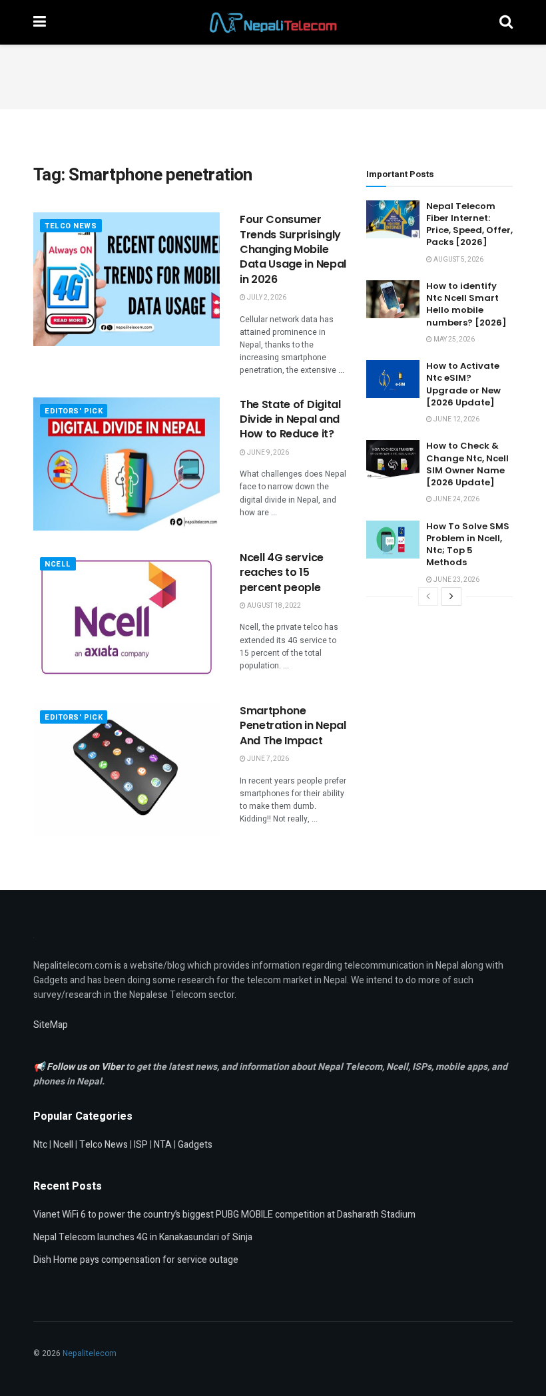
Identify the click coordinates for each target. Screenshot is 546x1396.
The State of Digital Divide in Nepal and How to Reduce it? (290, 419)
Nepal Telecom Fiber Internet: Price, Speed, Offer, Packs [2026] (469, 224)
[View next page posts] (451, 596)
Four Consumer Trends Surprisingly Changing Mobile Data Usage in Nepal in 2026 (293, 249)
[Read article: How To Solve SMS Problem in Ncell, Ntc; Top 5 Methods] (392, 540)
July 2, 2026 (266, 297)
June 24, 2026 (455, 499)
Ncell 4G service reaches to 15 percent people (282, 572)
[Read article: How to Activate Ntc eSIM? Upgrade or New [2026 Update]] (392, 379)
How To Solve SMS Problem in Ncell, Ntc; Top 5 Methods (467, 544)
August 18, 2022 (273, 605)
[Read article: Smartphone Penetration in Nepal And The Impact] (126, 770)
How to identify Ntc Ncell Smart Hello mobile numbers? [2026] (466, 304)
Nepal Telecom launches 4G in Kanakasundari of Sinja (142, 1237)
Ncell (58, 564)
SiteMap (50, 1025)
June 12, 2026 (455, 419)
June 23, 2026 (455, 579)
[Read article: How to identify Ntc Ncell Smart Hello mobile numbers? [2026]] (392, 299)
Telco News (71, 226)
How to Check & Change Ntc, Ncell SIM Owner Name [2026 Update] (467, 464)
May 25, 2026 (453, 339)
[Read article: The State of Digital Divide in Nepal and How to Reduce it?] (126, 464)
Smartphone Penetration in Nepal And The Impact (293, 725)
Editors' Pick (74, 411)
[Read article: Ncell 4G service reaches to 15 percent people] (126, 617)
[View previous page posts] (428, 596)
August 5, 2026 (457, 259)
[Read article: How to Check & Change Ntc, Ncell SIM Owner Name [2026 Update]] (392, 459)
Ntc (40, 1145)
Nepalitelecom (90, 1353)
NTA (163, 1145)
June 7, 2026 (267, 759)
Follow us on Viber (86, 1067)
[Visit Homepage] (273, 22)
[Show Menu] (39, 22)
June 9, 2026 (267, 452)
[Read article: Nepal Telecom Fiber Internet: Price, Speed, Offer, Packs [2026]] (392, 219)
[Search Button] (506, 22)
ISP (141, 1145)
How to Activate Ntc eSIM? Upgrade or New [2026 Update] (463, 384)
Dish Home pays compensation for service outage (135, 1260)
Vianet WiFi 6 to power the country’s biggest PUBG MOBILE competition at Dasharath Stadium (224, 1215)
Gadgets (195, 1145)
